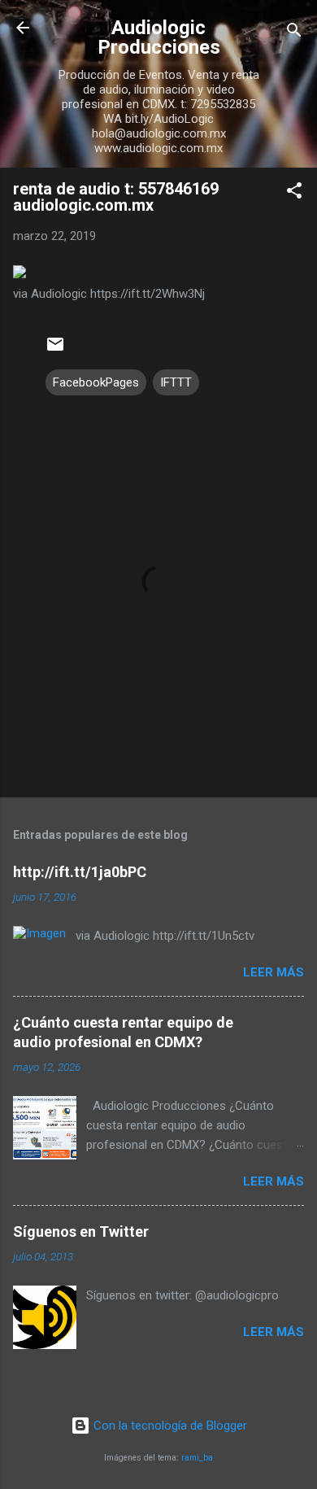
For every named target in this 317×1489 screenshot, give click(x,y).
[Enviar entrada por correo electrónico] (55, 350)
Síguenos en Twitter (81, 1231)
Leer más (273, 972)
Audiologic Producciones (159, 37)
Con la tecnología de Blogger (168, 1425)
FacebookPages (96, 382)
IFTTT (176, 382)
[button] (294, 193)
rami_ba (197, 1457)
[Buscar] (294, 33)
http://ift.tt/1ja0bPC (79, 871)
